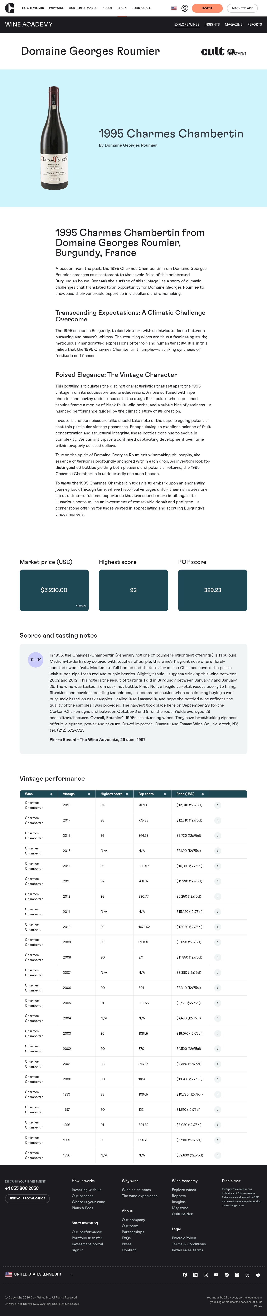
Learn (122, 8)
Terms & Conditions (189, 1244)
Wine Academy (185, 1181)
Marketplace (242, 8)
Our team (130, 1226)
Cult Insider (182, 1214)
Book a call (141, 8)
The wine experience (140, 1196)
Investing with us (86, 1190)
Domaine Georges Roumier (90, 51)
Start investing (85, 1223)
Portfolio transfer (87, 1238)
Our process (82, 1196)
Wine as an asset (136, 1190)
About (107, 8)
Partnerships (133, 1232)
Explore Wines (187, 24)
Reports (254, 24)
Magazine (233, 24)
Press (127, 1244)
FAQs (126, 1238)
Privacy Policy (184, 1238)
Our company (133, 1220)
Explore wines (184, 1190)
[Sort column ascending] (51, 793)
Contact (129, 1250)
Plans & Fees (82, 1208)
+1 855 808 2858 (22, 1188)
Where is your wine (88, 1202)
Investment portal (87, 1244)
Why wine (56, 8)
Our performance (87, 1232)
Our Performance (83, 8)
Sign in (77, 1250)
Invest (207, 8)
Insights (212, 24)
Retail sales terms (187, 1250)
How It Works (33, 8)
